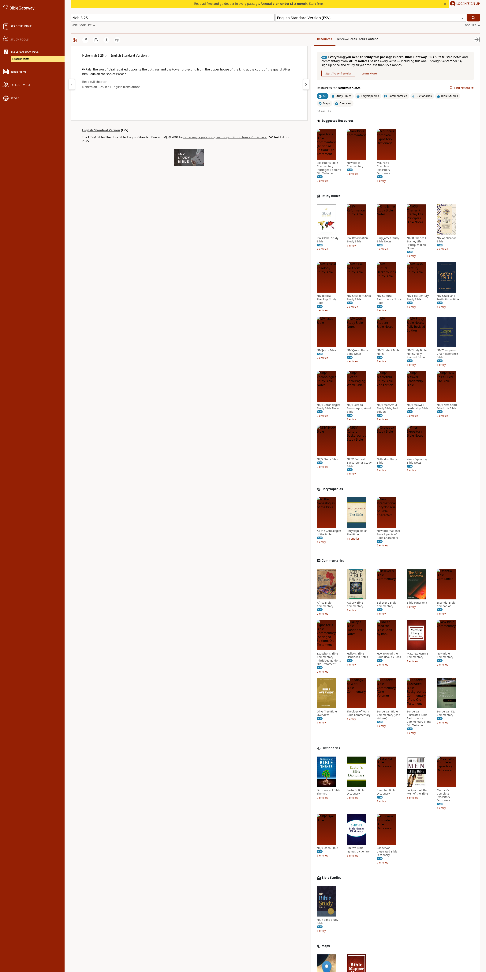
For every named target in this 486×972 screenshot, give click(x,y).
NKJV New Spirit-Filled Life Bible (447, 406)
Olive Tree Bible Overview (327, 713)
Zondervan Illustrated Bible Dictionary (387, 851)
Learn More (369, 73)
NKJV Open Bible (327, 848)
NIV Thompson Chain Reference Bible (447, 354)
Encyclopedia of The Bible (357, 532)
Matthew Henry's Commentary (417, 655)
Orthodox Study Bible (387, 461)
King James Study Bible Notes (388, 239)
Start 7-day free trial (338, 73)
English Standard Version (101, 130)
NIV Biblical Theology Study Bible (326, 299)
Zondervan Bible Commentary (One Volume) (388, 715)
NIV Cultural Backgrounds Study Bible (389, 299)
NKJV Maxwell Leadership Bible (417, 406)
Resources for (339, 88)
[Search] (473, 17)
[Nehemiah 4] (306, 84)
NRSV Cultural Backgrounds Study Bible (359, 463)
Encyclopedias (332, 489)
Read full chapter (94, 82)
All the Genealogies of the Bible (329, 532)
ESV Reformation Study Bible (357, 239)
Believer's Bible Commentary (386, 604)
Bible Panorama (417, 602)
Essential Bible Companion (446, 604)
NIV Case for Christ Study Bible (359, 297)
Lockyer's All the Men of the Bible (417, 791)
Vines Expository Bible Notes (417, 461)
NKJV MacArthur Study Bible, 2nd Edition (387, 408)
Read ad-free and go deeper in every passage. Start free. (258, 4)
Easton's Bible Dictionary (355, 791)
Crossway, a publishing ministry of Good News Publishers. (225, 137)
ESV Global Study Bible (327, 239)
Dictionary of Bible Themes (328, 791)
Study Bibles (331, 196)
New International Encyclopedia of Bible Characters (388, 534)
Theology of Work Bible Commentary (358, 713)
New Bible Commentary (355, 164)
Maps (326, 946)
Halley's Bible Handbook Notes (357, 655)
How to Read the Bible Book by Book (389, 655)
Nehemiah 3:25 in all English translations (111, 87)
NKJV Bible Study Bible (327, 921)
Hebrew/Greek (346, 39)
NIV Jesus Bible (326, 350)
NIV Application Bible (447, 239)
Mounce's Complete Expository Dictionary (383, 168)
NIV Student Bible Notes (388, 352)
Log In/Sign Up (468, 4)
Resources (324, 39)
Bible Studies (331, 878)
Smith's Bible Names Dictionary (358, 849)
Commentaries (333, 561)
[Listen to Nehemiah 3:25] (117, 40)
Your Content (368, 39)
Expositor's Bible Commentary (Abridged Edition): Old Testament (329, 168)
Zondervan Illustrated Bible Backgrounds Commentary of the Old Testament (419, 718)
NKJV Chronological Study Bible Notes (329, 406)
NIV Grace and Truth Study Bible (448, 297)
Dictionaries (331, 748)
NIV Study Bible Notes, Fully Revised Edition (417, 354)
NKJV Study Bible (327, 459)
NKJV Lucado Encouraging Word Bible (359, 408)
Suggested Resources (337, 121)
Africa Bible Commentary (325, 604)
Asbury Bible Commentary (355, 604)
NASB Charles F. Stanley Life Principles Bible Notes (417, 243)
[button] (464, 4)
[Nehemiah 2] (72, 84)
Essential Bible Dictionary (386, 791)
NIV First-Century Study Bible (418, 297)
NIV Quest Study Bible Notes (357, 352)
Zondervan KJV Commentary (446, 713)
